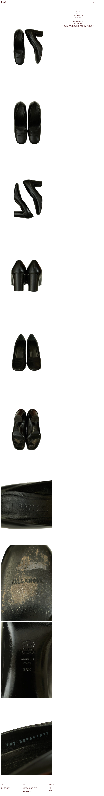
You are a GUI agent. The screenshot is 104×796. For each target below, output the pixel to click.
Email (50, 788)
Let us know (80, 26)
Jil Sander (78, 13)
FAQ (50, 787)
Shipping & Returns (78, 21)
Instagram (51, 790)
